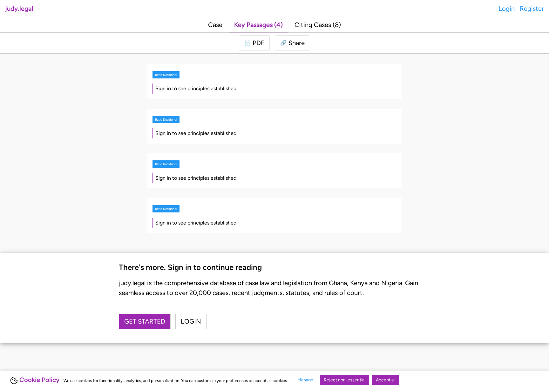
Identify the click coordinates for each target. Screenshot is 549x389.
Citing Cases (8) (318, 25)
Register (532, 8)
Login (506, 8)
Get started (144, 321)
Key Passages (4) (258, 25)
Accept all (386, 380)
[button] (292, 42)
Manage (305, 380)
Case (215, 25)
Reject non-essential (344, 380)
